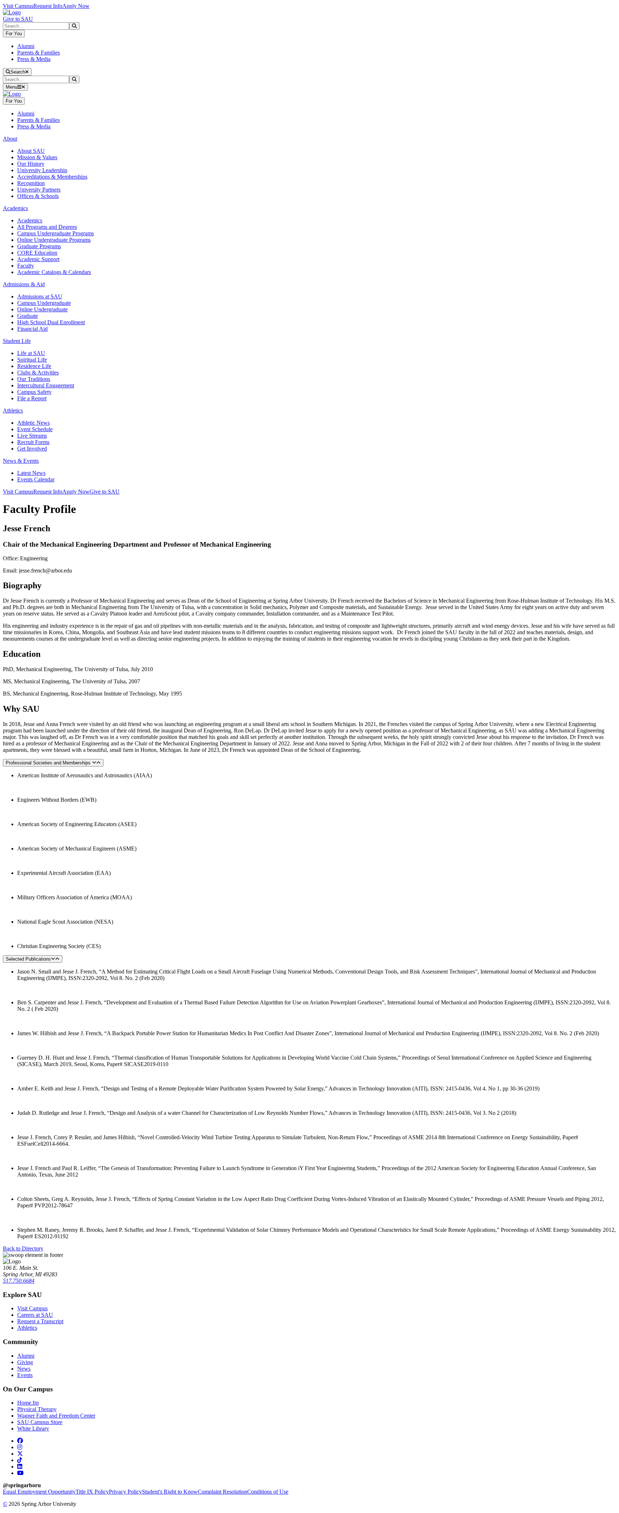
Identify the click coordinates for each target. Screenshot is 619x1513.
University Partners (39, 190)
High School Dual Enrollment (51, 322)
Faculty (25, 266)
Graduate (27, 316)
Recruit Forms (33, 442)
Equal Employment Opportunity (39, 1492)
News (23, 1369)
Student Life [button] (17, 341)
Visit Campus (18, 6)
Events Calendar (35, 479)
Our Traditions (33, 379)
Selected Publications (28, 959)
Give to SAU (18, 19)
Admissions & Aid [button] (24, 284)
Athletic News (33, 423)
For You (14, 33)
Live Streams (32, 436)
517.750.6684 (18, 1281)
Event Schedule (35, 429)
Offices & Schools (38, 196)
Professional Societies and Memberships (49, 762)
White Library (33, 1428)
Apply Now (76, 6)
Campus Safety (34, 392)
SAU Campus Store (39, 1422)
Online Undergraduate (42, 309)
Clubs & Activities (38, 372)
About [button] (10, 139)
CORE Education (37, 253)
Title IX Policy (92, 1492)
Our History (30, 164)
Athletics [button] (13, 410)
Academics (29, 220)
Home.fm (28, 1403)
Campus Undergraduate (44, 303)
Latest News (31, 473)
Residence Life (34, 366)
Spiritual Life (32, 360)
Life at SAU (31, 353)
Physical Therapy (37, 1409)
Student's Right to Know (170, 1492)
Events (25, 1375)
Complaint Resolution (222, 1492)
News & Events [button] (21, 461)
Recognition (31, 183)
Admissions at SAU (39, 296)
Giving (25, 1362)
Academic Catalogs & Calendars (54, 272)
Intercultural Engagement (45, 385)
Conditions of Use (267, 1492)
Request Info (47, 6)
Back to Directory (23, 1248)
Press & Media (34, 59)
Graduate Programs (39, 246)
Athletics (27, 1328)
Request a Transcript (40, 1321)
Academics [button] (15, 208)
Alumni (25, 46)
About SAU (31, 151)
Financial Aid (32, 329)
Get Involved (32, 449)
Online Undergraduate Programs (54, 240)
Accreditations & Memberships (52, 177)
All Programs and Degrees (47, 227)
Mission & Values (37, 157)
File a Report (32, 398)
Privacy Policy (125, 1492)
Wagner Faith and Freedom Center (56, 1416)
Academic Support (38, 259)
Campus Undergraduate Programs (55, 233)
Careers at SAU (35, 1315)
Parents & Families (38, 53)
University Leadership (42, 170)
